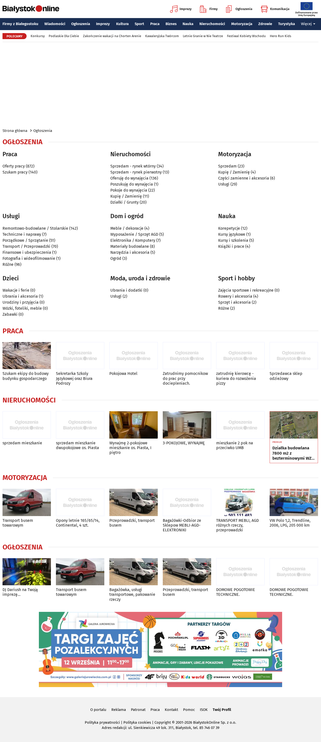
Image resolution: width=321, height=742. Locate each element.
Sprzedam (227, 166)
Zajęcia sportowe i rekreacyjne (246, 290)
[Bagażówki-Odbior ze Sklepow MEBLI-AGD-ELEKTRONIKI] (187, 502)
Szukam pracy (15, 172)
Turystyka (286, 24)
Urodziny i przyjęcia (21, 302)
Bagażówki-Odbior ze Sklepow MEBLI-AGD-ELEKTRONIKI (182, 525)
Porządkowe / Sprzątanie (25, 240)
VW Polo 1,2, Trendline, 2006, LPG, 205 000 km (290, 523)
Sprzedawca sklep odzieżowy (286, 376)
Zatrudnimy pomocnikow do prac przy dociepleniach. (185, 378)
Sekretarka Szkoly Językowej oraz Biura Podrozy (74, 378)
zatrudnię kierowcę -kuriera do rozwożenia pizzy (236, 378)
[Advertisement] (160, 84)
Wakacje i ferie (16, 290)
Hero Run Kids (280, 36)
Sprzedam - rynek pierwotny (136, 172)
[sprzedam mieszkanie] (27, 425)
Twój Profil (222, 709)
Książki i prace (231, 246)
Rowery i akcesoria (235, 296)
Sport (139, 24)
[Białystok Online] (31, 9)
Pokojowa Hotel (123, 373)
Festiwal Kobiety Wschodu (246, 36)
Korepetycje (229, 228)
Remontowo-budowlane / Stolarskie (35, 228)
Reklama (118, 709)
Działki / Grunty (124, 202)
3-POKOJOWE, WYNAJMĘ (184, 443)
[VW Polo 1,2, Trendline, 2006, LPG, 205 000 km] (294, 502)
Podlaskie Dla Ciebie (64, 36)
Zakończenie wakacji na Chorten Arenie (112, 36)
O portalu (98, 709)
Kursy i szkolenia (233, 240)
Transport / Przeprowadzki (26, 246)
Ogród (115, 258)
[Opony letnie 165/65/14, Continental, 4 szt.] (80, 502)
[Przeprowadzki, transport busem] (133, 502)
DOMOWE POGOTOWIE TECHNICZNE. (235, 592)
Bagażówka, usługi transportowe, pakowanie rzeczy (132, 594)
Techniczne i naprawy (22, 234)
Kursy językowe (231, 234)
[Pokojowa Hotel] (133, 355)
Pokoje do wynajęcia (128, 190)
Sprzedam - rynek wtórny (133, 166)
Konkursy (38, 36)
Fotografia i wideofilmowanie (29, 258)
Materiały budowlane (129, 246)
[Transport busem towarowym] (27, 502)
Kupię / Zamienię (126, 196)
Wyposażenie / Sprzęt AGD (134, 234)
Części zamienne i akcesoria (243, 178)
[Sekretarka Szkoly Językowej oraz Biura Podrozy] (80, 355)
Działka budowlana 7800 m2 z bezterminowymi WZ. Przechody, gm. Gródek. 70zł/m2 (292, 453)
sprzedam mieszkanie (22, 443)
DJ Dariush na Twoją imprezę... (20, 592)
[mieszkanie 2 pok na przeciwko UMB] (240, 425)
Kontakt (171, 709)
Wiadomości (54, 24)
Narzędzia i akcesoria (129, 252)
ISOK (204, 709)
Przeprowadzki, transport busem (132, 523)
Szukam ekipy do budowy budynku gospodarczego (26, 376)
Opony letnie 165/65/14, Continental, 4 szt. (78, 523)
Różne (8, 264)
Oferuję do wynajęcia (129, 178)
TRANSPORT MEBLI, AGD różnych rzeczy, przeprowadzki (237, 525)
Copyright (162, 722)
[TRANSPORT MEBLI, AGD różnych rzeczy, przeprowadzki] (240, 502)
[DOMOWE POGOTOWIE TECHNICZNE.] (240, 572)
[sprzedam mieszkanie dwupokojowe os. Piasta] (80, 425)
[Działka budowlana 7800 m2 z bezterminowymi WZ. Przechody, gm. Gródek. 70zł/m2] (294, 425)
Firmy (213, 9)
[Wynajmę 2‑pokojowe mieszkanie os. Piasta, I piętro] (133, 425)
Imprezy (186, 9)
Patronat (138, 709)
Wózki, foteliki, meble (22, 308)
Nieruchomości (212, 24)
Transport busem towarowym (18, 523)
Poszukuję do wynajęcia (131, 184)
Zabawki (10, 314)
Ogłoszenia (243, 9)
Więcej (306, 24)
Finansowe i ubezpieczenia (27, 252)
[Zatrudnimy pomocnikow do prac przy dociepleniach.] (187, 355)
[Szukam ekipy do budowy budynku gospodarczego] (27, 355)
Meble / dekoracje (126, 228)
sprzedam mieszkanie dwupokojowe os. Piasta (77, 445)
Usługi (223, 184)
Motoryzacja (241, 24)
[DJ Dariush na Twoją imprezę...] (27, 572)
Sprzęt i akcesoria (234, 302)
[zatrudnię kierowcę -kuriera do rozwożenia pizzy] (240, 355)
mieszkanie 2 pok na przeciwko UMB (234, 445)
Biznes (171, 24)
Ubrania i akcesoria (20, 296)
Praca (154, 24)
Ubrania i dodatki (126, 290)
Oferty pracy (14, 166)
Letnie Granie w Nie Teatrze (203, 36)
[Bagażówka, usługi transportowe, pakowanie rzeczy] (133, 572)
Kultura (122, 24)
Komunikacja (279, 9)
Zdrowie (265, 24)
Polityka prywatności (102, 722)
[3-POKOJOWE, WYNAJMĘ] (187, 425)
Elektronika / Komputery (132, 240)
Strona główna (15, 130)
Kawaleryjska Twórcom (162, 36)
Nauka (188, 24)
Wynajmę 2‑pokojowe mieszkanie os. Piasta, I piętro (130, 448)
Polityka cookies (137, 722)
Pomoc (189, 709)
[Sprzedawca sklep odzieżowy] (294, 355)
